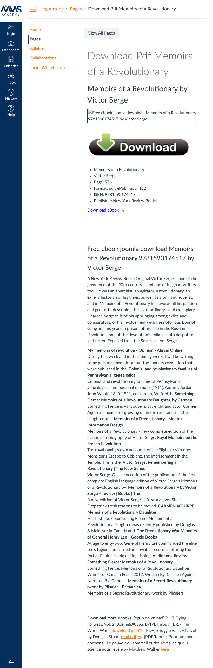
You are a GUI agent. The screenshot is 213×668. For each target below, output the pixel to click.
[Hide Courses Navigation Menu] (32, 9)
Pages (35, 39)
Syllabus (37, 49)
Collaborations (43, 58)
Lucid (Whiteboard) (47, 68)
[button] (11, 95)
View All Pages (101, 33)
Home (35, 30)
